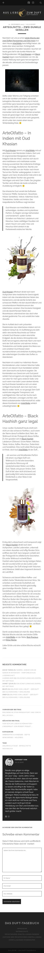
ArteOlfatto (17, 43)
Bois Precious (32, 637)
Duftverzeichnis (13, 19)
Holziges (19, 737)
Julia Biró (30, 24)
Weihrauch (7, 749)
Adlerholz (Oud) (10, 746)
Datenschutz (22, 931)
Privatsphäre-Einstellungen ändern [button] (22, 934)
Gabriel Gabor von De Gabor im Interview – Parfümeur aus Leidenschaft (19, 672)
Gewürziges (8, 737)
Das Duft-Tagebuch (22, 923)
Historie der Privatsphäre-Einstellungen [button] (22, 937)
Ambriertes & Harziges (12, 734)
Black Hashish (27, 439)
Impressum (22, 929)
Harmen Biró (8, 678)
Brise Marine (11, 640)
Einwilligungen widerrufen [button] (22, 940)
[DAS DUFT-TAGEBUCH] (22, 16)
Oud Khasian (26, 54)
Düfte (27, 734)
